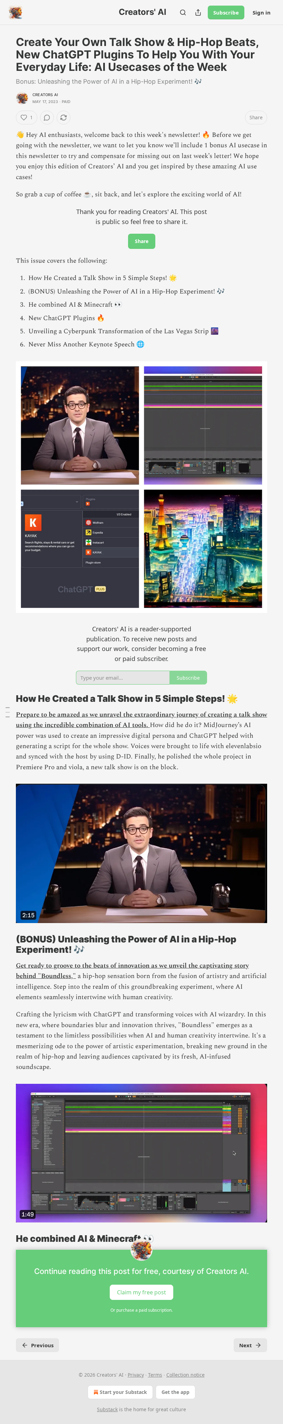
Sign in (262, 12)
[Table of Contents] (7, 712)
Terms (155, 1374)
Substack (107, 1409)
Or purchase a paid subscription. (141, 1310)
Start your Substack (123, 1392)
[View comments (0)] (47, 117)
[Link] (6, 698)
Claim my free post (141, 1292)
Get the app (175, 1392)
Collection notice (185, 1374)
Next (245, 1345)
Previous (42, 1345)
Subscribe (226, 12)
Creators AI (45, 94)
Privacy (136, 1374)
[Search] (183, 12)
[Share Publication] (198, 12)
